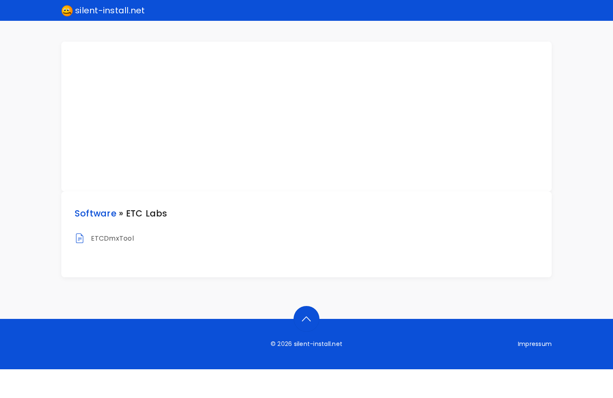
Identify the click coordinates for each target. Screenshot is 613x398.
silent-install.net (109, 10)
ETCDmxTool (112, 238)
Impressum (535, 344)
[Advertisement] (311, 116)
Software (95, 213)
